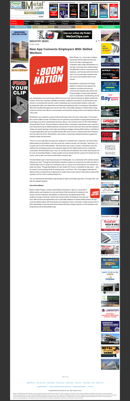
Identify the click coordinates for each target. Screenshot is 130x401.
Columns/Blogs (108, 21)
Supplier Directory (14, 22)
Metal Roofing (21, 27)
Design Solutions (53, 22)
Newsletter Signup (30, 12)
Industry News (27, 22)
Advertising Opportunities (79, 386)
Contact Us (90, 386)
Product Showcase (79, 22)
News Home (34, 44)
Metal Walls (43, 27)
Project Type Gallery (39, 22)
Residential (87, 27)
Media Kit (40, 12)
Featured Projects (66, 22)
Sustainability (109, 27)
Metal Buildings (65, 27)
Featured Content (93, 22)
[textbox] (24, 16)
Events (116, 21)
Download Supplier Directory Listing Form (60, 386)
